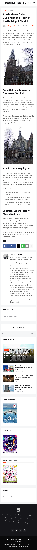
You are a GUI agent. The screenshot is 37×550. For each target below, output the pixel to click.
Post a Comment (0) (18, 327)
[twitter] (12, 530)
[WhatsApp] (23, 246)
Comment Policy (16, 539)
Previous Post (6, 334)
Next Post (32, 334)
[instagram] (20, 530)
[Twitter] (18, 246)
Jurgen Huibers (16, 255)
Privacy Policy (27, 539)
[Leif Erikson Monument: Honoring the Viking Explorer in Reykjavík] (8, 388)
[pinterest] (24, 530)
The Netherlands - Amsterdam (21, 241)
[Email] (27, 246)
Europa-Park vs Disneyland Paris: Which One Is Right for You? (23, 367)
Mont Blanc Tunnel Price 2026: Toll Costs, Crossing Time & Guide (24, 377)
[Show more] (31, 246)
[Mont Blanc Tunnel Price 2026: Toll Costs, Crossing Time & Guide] (8, 378)
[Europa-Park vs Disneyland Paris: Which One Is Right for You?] (8, 368)
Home (4, 10)
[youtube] (16, 530)
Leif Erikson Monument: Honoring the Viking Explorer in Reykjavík (24, 387)
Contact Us (18, 541)
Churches (10, 10)
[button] (2, 3)
